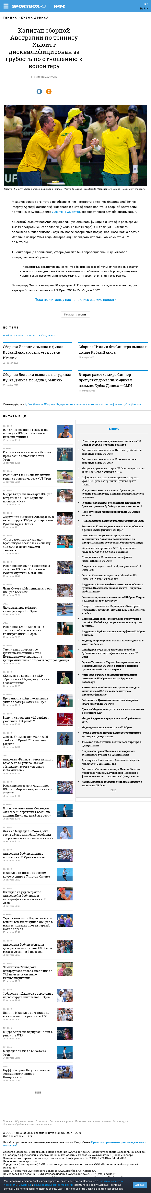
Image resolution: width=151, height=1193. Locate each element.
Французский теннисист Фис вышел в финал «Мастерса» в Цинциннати (111, 761)
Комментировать (75, 314)
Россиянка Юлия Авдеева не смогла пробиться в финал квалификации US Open (112, 528)
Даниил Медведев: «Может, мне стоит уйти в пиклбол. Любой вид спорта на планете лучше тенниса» (112, 622)
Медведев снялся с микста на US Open (107, 727)
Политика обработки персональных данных (27, 1124)
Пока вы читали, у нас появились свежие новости (75, 300)
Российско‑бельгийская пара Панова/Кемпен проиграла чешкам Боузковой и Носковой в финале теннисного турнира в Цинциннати (111, 772)
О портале (41, 1121)
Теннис (10, 17)
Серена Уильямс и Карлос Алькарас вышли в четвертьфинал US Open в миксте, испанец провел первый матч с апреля (111, 665)
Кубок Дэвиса (35, 17)
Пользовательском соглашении (53, 1184)
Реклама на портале (61, 1121)
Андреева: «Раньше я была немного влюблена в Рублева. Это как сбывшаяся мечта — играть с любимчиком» (112, 588)
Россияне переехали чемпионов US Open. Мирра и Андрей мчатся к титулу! (113, 598)
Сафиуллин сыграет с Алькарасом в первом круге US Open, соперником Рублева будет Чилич (110, 481)
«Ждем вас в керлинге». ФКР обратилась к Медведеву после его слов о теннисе (109, 549)
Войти (144, 8)
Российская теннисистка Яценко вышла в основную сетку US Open (109, 461)
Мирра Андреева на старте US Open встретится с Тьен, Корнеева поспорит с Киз (113, 470)
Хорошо (140, 1184)
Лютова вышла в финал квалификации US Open (113, 521)
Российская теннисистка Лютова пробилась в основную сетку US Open (112, 451)
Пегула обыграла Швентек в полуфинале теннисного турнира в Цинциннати (108, 752)
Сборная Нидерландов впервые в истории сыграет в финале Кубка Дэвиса (92, 404)
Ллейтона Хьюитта (66, 212)
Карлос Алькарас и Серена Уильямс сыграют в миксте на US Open (112, 783)
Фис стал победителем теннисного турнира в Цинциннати (111, 743)
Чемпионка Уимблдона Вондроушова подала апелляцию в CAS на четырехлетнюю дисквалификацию (111, 691)
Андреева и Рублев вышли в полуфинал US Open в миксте (113, 633)
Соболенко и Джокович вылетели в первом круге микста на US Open (110, 701)
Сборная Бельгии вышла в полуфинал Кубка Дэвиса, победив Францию (37, 377)
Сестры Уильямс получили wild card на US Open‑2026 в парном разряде (109, 577)
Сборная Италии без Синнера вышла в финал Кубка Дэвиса (113, 349)
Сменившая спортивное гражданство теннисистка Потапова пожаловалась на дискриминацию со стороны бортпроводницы (112, 539)
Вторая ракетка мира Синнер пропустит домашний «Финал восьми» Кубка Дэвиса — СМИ (105, 380)
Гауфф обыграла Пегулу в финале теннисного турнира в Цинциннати (111, 734)
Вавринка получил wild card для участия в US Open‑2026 (111, 568)
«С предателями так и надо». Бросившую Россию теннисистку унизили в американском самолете (113, 493)
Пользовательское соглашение (92, 1121)
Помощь (8, 1121)
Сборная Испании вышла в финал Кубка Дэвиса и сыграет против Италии (33, 352)
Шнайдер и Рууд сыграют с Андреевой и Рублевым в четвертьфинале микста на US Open (110, 653)
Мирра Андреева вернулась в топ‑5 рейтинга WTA (111, 720)
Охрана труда (120, 1121)
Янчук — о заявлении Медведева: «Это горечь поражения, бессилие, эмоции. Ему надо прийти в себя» (113, 609)
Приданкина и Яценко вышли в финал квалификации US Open (107, 558)
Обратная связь (24, 1121)
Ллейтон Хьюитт (13, 335)
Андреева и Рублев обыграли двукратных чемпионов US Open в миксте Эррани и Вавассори (109, 678)
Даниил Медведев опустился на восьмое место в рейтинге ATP (113, 710)
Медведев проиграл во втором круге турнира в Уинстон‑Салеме (113, 642)
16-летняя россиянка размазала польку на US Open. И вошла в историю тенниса (111, 442)
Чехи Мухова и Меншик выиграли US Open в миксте (111, 513)
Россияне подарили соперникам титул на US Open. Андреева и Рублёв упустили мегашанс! (112, 504)
